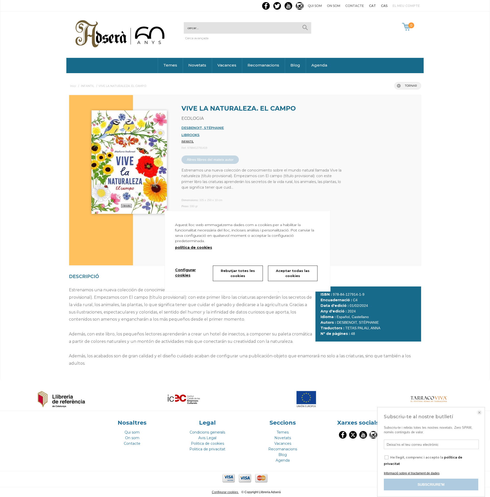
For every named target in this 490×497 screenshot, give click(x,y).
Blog (295, 65)
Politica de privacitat (207, 449)
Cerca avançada (197, 38)
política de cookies (193, 247)
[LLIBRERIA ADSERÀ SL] (120, 46)
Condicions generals (207, 432)
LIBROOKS (190, 135)
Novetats (197, 65)
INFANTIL (187, 141)
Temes (170, 65)
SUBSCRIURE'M (431, 484)
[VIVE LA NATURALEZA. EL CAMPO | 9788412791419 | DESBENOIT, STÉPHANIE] (122, 159)
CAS (384, 6)
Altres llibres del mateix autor (210, 160)
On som (333, 6)
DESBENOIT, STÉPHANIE (202, 128)
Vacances (226, 65)
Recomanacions (263, 65)
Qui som (315, 6)
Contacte (354, 6)
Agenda (319, 65)
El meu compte (406, 6)
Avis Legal (207, 438)
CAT (372, 6)
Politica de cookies (207, 443)
